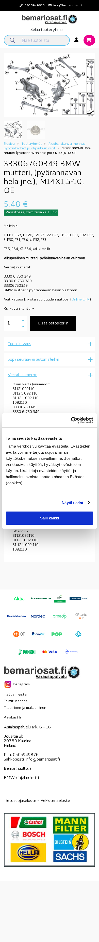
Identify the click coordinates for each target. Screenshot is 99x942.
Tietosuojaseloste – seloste (37, 801)
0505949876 (26, 755)
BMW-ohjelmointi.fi (21, 778)
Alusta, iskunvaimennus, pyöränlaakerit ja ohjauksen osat (45, 145)
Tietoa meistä (15, 695)
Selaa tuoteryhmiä (46, 30)
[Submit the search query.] (12, 40)
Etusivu (9, 143)
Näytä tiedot (72, 503)
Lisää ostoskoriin (53, 323)
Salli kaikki (49, 518)
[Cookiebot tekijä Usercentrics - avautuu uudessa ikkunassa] (71, 420)
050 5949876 (34, 5)
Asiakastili (12, 717)
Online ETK (81, 300)
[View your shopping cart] (89, 41)
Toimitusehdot (15, 701)
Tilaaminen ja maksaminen (25, 708)
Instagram (21, 684)
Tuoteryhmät (32, 143)
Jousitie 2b (14, 737)
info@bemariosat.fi (67, 5)
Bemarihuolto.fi (17, 769)
